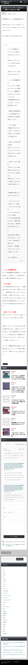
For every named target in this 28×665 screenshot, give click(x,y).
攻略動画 (4, 622)
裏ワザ (4, 628)
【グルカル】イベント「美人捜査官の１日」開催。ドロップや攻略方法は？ (15, 545)
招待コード (5, 619)
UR (3, 577)
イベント (4, 584)
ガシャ (4, 586)
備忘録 (4, 611)
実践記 (4, 615)
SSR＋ (4, 575)
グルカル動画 (5, 590)
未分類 (5, 13)
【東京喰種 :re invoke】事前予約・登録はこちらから (13, 649)
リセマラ (4, 602)
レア (4, 604)
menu (25, 1)
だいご (5, 448)
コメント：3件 (13, 13)
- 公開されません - (9, 512)
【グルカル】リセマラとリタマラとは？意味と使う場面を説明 (18, 401)
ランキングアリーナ (7, 599)
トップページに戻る (6, 552)
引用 (23, 448)
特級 (4, 626)
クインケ (4, 588)
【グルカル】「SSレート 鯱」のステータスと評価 (18, 434)
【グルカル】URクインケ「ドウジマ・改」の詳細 (12, 652)
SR (3, 570)
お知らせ (4, 579)
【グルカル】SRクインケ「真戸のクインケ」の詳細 (15, 541)
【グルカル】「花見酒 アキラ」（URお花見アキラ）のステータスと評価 (18, 377)
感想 (4, 617)
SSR (4, 572)
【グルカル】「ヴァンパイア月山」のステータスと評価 (18, 413)
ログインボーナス (6, 606)
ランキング (5, 597)
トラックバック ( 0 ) (20, 444)
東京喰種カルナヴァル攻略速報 (6, 2)
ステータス (5, 593)
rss (21, 2)
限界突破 (4, 633)
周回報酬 (4, 613)
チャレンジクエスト (7, 595)
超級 (4, 631)
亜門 (4, 608)
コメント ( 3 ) (7, 444)
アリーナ (4, 581)
